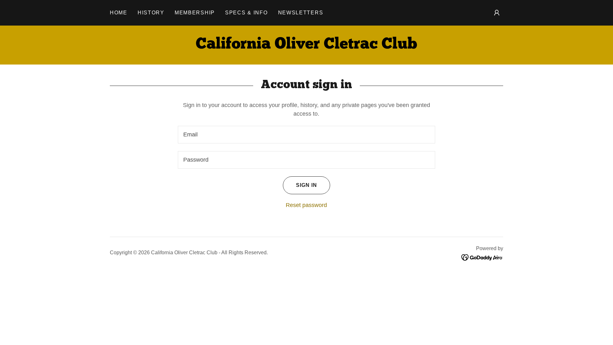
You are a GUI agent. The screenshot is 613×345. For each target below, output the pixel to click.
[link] (306, 46)
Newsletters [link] (300, 12)
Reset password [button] (306, 205)
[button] (496, 12)
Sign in (306, 185)
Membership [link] (195, 12)
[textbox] (306, 134)
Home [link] (118, 12)
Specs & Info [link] (246, 12)
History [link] (151, 12)
